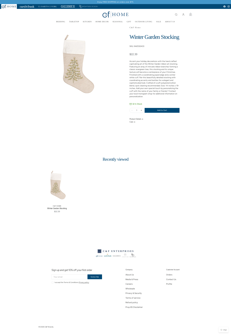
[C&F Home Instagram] (228, 6)
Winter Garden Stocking (57, 208)
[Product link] (57, 185)
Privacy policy (84, 282)
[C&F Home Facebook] (224, 6)
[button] (176, 14)
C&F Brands (49, 327)
